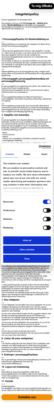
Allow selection (27, 249)
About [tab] (44, 154)
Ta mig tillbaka (41, 6)
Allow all (27, 240)
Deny (27, 258)
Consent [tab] (10, 154)
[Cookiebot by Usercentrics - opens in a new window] (39, 147)
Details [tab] (27, 154)
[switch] (47, 210)
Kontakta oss (27, 397)
